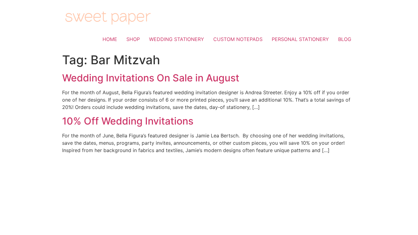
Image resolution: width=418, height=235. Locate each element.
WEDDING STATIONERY (176, 39)
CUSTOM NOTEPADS (238, 39)
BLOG (344, 39)
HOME (110, 39)
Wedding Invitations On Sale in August (150, 78)
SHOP (133, 39)
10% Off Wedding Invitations (127, 121)
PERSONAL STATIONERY (300, 39)
